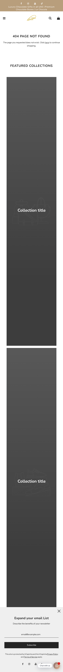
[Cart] (58, 18)
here (47, 42)
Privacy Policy (52, 654)
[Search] (50, 18)
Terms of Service (31, 657)
